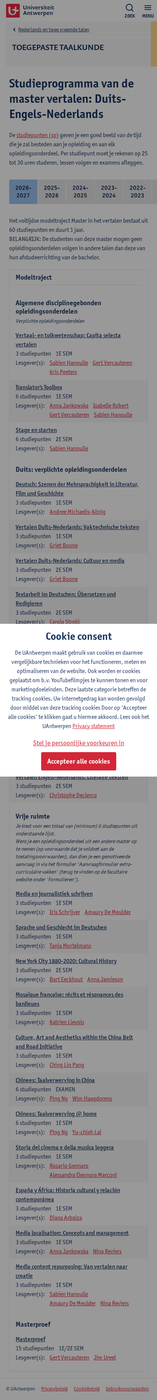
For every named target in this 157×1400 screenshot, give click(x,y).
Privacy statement (93, 726)
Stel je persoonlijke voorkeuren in (78, 743)
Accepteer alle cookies (78, 761)
